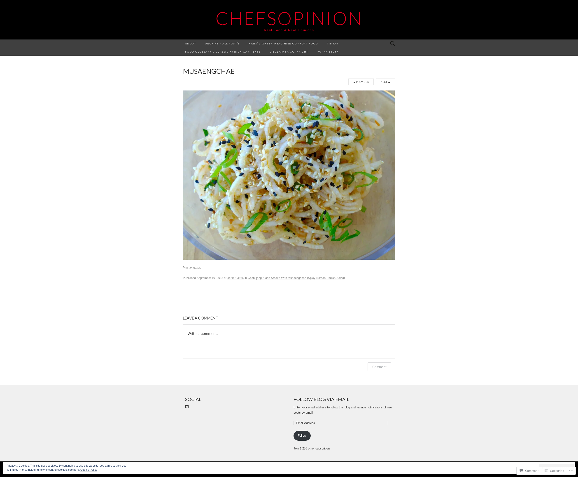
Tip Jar (332, 43)
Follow (302, 435)
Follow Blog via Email (321, 399)
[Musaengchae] (289, 175)
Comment (379, 367)
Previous (361, 82)
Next (385, 82)
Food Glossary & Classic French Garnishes (223, 51)
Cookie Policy (88, 469)
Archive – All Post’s (222, 43)
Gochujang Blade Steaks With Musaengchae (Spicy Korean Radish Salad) (296, 278)
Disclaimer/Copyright (289, 51)
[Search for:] (392, 43)
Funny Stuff (328, 51)
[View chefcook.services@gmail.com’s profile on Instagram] (187, 406)
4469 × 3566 (235, 278)
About (190, 43)
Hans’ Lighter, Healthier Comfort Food (283, 43)
